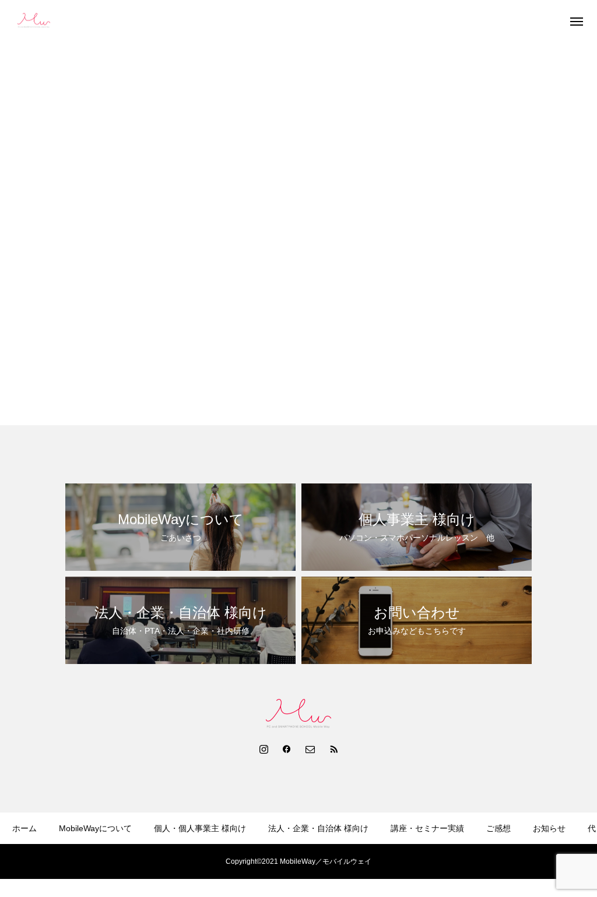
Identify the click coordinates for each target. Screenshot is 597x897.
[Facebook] (287, 748)
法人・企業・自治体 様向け (318, 828)
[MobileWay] (33, 20)
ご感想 (498, 828)
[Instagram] (263, 748)
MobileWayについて (95, 828)
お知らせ (549, 828)
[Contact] (310, 748)
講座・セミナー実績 (427, 828)
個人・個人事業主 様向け (200, 828)
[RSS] (333, 748)
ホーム (24, 828)
